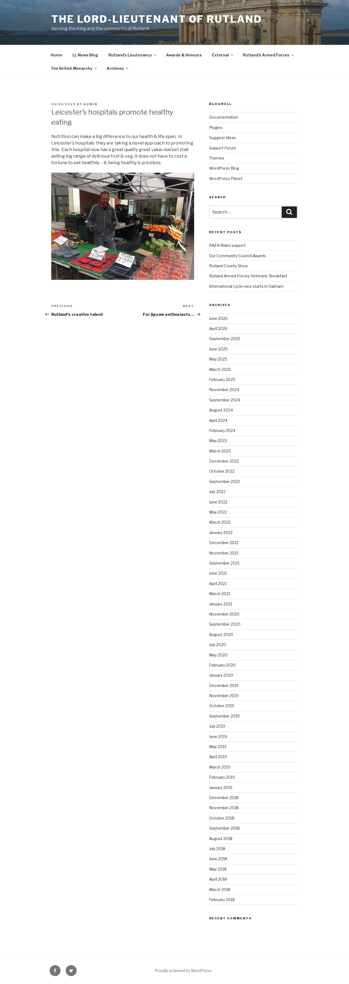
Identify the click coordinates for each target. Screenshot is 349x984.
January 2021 (220, 604)
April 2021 (218, 583)
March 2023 (220, 451)
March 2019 (219, 767)
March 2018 (219, 889)
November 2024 (224, 389)
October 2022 (221, 471)
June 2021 (218, 573)
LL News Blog (85, 55)
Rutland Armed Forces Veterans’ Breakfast (248, 276)
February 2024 (222, 430)
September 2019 (224, 716)
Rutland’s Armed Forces (266, 55)
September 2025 (224, 338)
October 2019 (221, 705)
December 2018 (224, 797)
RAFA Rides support (227, 245)
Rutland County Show (228, 265)
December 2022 (224, 461)
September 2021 (224, 563)
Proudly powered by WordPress (183, 970)
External (220, 55)
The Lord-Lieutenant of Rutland (156, 19)
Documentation (223, 117)
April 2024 (218, 420)
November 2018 (224, 807)
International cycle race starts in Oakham (246, 286)
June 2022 (218, 502)
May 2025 (218, 359)
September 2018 (224, 828)
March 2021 (219, 593)
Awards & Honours (184, 55)
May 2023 (218, 440)
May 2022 (218, 512)
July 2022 (217, 491)
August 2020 (221, 634)
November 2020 (224, 614)
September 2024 (224, 400)
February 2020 (222, 665)
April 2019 (218, 756)
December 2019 (224, 685)
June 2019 (218, 736)
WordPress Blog (224, 168)
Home (56, 55)
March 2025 (220, 369)
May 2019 (218, 746)
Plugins (215, 127)
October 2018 (221, 818)
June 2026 (218, 318)
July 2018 (217, 848)
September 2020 (224, 624)
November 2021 (223, 553)
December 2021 (223, 542)
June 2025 (218, 349)
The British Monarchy (71, 68)
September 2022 (224, 481)
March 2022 (220, 522)
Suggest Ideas (222, 137)
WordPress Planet (226, 178)
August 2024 (221, 410)
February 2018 (222, 899)
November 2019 (224, 695)
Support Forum (222, 148)
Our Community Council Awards (237, 255)
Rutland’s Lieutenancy (130, 55)
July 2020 (217, 644)
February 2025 (222, 379)
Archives (115, 68)
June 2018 (218, 858)
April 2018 (218, 879)
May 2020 (218, 655)
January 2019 (220, 787)
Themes (216, 158)
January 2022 (221, 532)
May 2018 (218, 869)
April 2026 (218, 328)
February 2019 (222, 777)
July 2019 (217, 726)
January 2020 (221, 675)
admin (90, 104)
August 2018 (220, 838)
